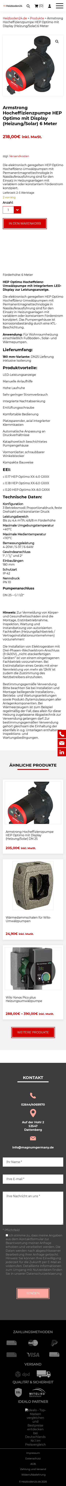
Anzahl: (8, 202)
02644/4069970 (33, 1104)
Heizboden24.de (31, 1481)
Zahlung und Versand (33, 1469)
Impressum (33, 1453)
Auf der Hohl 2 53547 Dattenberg (33, 1126)
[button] (57, 41)
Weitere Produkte (33, 1032)
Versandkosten (19, 156)
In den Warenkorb (25, 223)
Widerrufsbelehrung (33, 1474)
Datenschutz (33, 1458)
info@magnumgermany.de (33, 1147)
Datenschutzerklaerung (44, 1273)
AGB (33, 1463)
